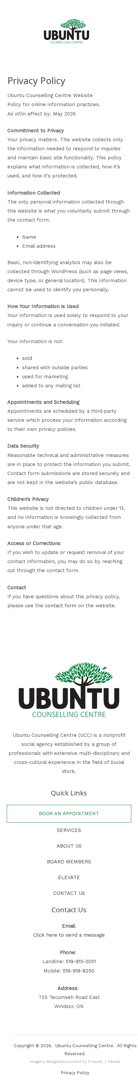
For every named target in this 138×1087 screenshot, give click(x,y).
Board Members (69, 862)
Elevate (69, 877)
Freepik (95, 1062)
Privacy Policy (75, 1072)
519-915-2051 (81, 961)
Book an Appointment (69, 813)
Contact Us (69, 893)
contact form (60, 606)
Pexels (114, 1062)
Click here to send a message (69, 935)
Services (69, 830)
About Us (69, 846)
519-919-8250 (78, 971)
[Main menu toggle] (69, 7)
